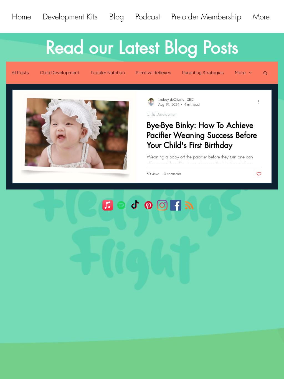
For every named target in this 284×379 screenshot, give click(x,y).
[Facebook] (175, 205)
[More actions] (260, 101)
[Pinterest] (148, 205)
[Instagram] (162, 205)
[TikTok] (135, 205)
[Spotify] (121, 205)
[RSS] (189, 205)
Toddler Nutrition (107, 72)
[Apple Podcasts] (107, 205)
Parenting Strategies (203, 72)
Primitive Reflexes (153, 72)
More (240, 72)
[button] (265, 73)
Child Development (59, 72)
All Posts (20, 72)
